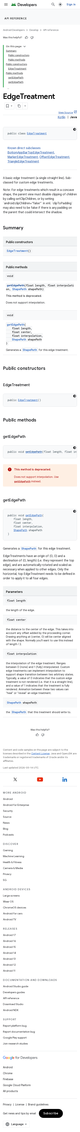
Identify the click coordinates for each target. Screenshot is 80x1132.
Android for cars (12, 913)
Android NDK (10, 1010)
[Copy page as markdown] (19, 106)
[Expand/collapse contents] (24, 46)
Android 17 (9, 935)
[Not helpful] (32, 37)
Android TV (9, 919)
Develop (33, 30)
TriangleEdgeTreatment (23, 161)
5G (5, 880)
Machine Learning (13, 856)
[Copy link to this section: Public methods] (40, 420)
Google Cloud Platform (17, 1085)
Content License (40, 753)
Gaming (8, 850)
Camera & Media (13, 868)
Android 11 (9, 970)
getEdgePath (15, 285)
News (6, 822)
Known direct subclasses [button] (38, 154)
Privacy (7, 874)
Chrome (7, 1073)
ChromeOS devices (14, 907)
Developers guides (14, 992)
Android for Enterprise (16, 805)
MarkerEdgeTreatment (22, 157)
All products (10, 1091)
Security (8, 811)
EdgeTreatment (37, 133)
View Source (65, 112)
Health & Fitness (12, 862)
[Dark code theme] (74, 129)
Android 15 (9, 947)
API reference (15, 18)
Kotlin (61, 117)
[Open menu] (6, 4)
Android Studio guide (15, 986)
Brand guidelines (38, 1104)
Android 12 (9, 964)
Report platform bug (15, 1025)
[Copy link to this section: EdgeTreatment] (33, 385)
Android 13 (9, 958)
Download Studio (13, 1004)
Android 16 (9, 941)
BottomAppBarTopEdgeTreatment (30, 152)
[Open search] (53, 4)
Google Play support (15, 1037)
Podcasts (8, 834)
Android (8, 799)
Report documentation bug (19, 1031)
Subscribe (50, 1113)
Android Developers (14, 30)
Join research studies (15, 1043)
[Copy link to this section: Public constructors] (49, 368)
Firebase (8, 1079)
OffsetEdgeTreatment (54, 157)
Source (7, 816)
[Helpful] (26, 37)
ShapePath (19, 289)
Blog (5, 828)
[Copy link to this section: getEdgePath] (29, 437)
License (19, 1104)
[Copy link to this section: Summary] (27, 228)
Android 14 (9, 953)
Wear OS (8, 901)
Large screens (11, 895)
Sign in (71, 4)
